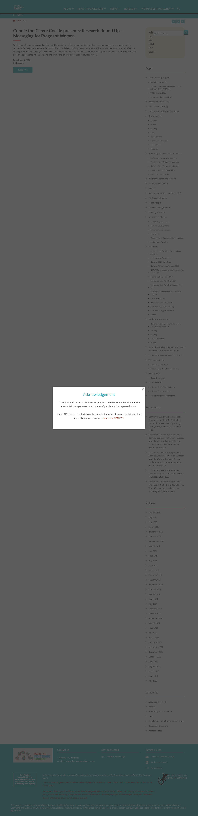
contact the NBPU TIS (113, 418)
